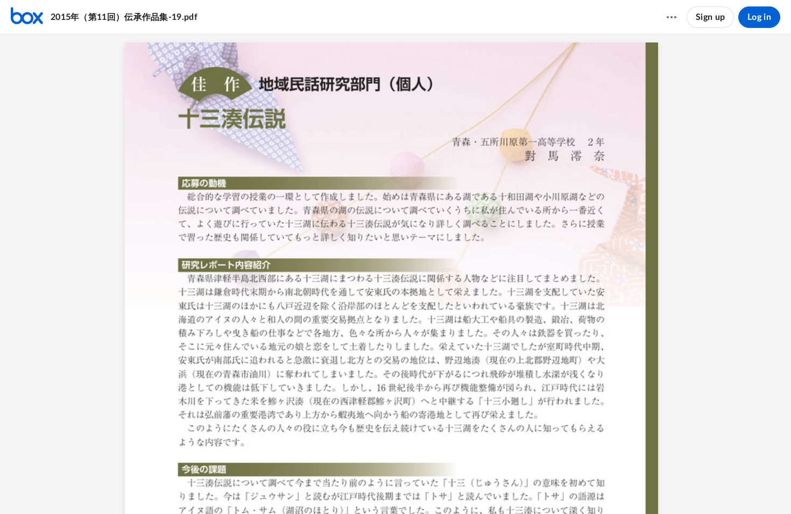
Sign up (710, 17)
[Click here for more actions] (671, 17)
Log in (759, 17)
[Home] (27, 17)
